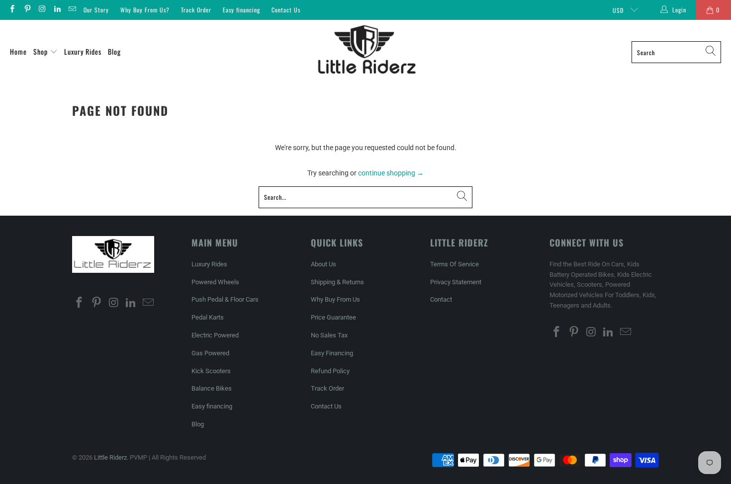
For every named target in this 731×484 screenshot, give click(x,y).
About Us (323, 264)
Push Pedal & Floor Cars (225, 299)
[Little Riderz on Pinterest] (26, 9)
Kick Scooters (211, 371)
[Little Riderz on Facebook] (11, 9)
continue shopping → (391, 173)
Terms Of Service (454, 264)
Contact (441, 299)
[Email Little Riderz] (72, 9)
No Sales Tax (329, 335)
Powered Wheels (215, 282)
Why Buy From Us (335, 299)
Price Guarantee (333, 317)
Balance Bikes (211, 388)
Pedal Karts (207, 317)
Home (18, 51)
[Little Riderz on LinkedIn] (57, 9)
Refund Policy (330, 371)
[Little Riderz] (366, 52)
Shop (41, 51)
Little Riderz (110, 457)
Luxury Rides (82, 51)
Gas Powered (210, 353)
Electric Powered (215, 335)
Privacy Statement (455, 282)
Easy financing (241, 9)
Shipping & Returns (337, 282)
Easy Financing (332, 353)
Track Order (196, 9)
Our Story (96, 9)
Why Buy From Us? (145, 9)
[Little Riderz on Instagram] (42, 9)
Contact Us (286, 9)
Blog (114, 51)
